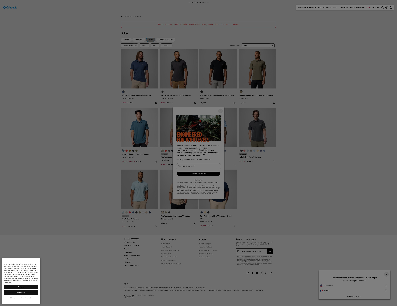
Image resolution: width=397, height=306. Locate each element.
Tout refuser (21, 292)
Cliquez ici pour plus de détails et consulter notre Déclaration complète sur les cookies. (21, 280)
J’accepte (21, 287)
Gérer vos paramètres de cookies (21, 298)
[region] (21, 281)
